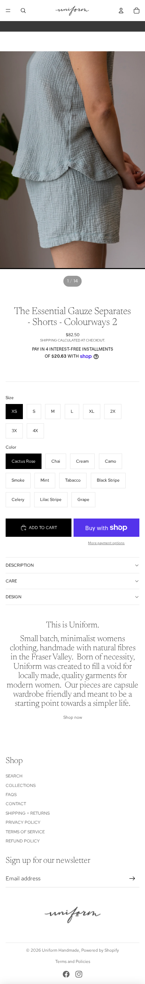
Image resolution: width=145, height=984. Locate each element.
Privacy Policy (23, 822)
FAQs (11, 794)
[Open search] (23, 10)
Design (13, 597)
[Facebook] (66, 974)
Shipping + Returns (28, 813)
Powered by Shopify (100, 950)
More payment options (106, 543)
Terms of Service (25, 832)
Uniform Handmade (60, 950)
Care (11, 581)
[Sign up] (132, 879)
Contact (16, 804)
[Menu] (8, 10)
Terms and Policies (72, 961)
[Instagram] (79, 974)
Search (14, 776)
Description (20, 565)
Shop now (72, 717)
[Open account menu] (121, 10)
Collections (21, 785)
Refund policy (23, 841)
